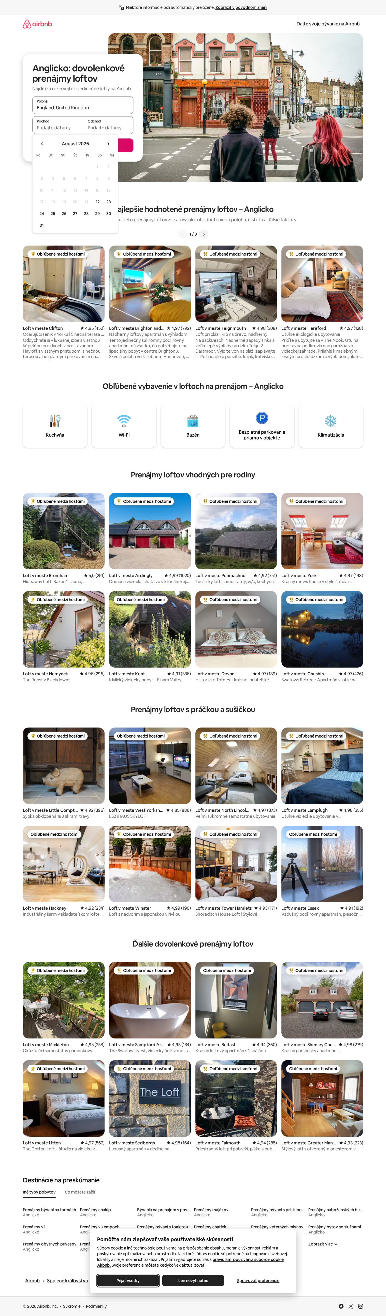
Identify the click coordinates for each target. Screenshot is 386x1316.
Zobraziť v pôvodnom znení (241, 7)
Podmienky (96, 1306)
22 (97, 201)
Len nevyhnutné (193, 1280)
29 (97, 213)
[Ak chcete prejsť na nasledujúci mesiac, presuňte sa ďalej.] (108, 144)
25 (53, 213)
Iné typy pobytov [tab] (39, 1192)
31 (42, 225)
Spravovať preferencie (258, 1280)
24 (41, 213)
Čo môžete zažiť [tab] (80, 1192)
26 (64, 213)
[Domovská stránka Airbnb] (37, 24)
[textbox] (57, 127)
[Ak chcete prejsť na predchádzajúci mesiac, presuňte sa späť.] (42, 144)
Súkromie (72, 1306)
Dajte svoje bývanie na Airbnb (328, 24)
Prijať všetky (127, 1280)
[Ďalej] (203, 234)
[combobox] (83, 107)
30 (108, 213)
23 (108, 201)
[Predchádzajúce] (182, 234)
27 (75, 213)
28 (86, 213)
